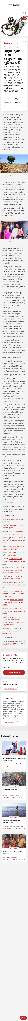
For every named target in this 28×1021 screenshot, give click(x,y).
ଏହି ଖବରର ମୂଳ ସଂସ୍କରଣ (16, 507)
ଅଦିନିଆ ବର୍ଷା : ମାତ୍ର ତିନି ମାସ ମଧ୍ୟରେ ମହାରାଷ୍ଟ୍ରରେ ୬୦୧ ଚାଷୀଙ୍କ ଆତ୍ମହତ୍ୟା (12, 602)
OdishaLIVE (17, 102)
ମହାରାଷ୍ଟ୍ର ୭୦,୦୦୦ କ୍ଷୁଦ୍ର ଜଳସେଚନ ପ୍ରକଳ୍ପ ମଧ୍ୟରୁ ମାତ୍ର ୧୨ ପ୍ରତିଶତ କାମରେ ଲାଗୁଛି (13, 593)
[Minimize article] (24, 40)
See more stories (9, 688)
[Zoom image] (25, 18)
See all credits (14, 106)
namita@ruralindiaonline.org (10, 644)
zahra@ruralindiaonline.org (11, 643)
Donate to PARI (12, 672)
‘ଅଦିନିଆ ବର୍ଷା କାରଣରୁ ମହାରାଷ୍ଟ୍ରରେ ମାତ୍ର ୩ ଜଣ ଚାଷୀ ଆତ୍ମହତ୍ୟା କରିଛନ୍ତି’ (13, 611)
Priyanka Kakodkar (17, 99)
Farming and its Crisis (11, 46)
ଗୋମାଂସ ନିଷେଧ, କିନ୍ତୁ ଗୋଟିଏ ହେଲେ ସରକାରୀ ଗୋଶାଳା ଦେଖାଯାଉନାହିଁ (12, 631)
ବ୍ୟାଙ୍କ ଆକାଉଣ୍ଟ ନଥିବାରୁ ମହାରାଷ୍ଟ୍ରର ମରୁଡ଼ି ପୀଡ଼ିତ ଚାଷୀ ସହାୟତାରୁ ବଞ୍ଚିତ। (13, 561)
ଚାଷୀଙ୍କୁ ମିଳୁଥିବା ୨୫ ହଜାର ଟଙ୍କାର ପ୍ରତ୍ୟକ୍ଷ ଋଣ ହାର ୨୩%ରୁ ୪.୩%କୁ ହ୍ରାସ (13, 584)
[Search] (10, 13)
